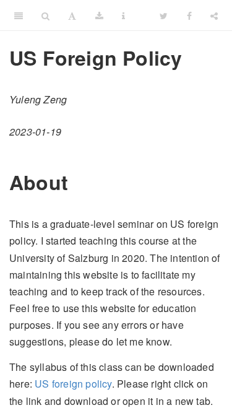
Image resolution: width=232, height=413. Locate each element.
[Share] (214, 15)
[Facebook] (189, 15)
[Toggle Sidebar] (18, 15)
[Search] (45, 15)
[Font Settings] (72, 15)
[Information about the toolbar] (123, 15)
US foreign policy (73, 383)
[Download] (99, 15)
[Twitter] (163, 15)
